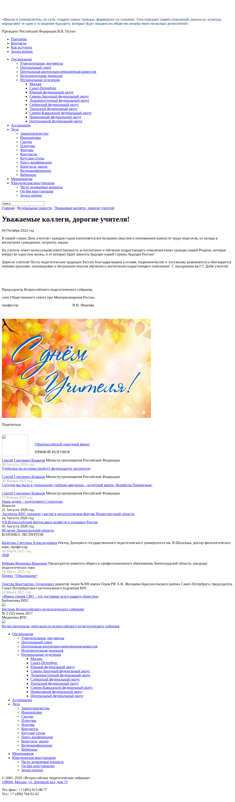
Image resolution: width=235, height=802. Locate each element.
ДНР (5, 555)
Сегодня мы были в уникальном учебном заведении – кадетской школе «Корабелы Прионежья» (77, 485)
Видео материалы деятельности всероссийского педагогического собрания (60, 626)
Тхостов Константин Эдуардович (28, 584)
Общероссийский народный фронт (62, 444)
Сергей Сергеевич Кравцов (23, 460)
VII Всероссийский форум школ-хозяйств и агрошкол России (50, 522)
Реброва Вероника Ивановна (24, 563)
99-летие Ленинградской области (28, 530)
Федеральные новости (34, 208)
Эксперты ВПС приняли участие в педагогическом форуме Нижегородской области (68, 514)
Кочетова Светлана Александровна (29, 543)
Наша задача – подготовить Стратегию (32, 501)
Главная (8, 208)
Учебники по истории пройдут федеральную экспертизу (46, 468)
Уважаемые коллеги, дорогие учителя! (85, 208)
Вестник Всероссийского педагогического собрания (43, 609)
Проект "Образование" (20, 576)
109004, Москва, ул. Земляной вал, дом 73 (34, 782)
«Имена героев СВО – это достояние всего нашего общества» (50, 596)
